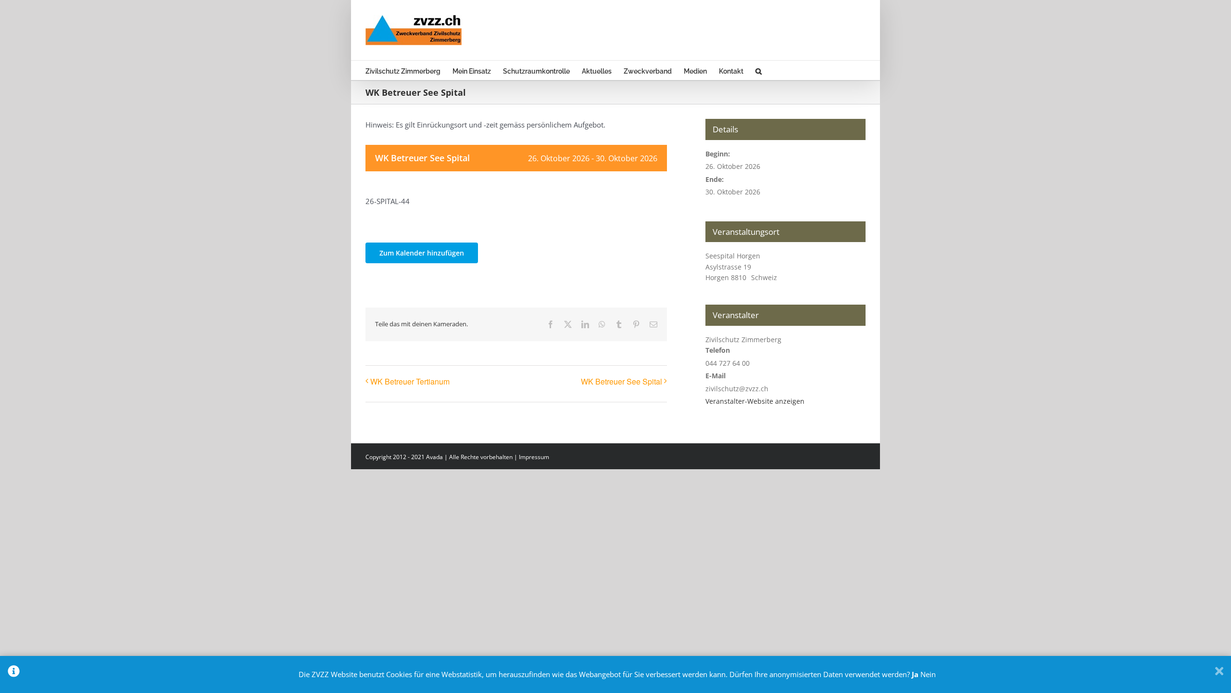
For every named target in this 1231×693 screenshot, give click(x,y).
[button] (758, 70)
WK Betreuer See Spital (621, 381)
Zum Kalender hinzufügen (421, 253)
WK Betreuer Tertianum (410, 381)
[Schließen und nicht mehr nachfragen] (1219, 674)
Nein (928, 674)
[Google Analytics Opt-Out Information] (14, 674)
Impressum (534, 457)
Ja (915, 674)
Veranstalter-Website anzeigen (754, 401)
